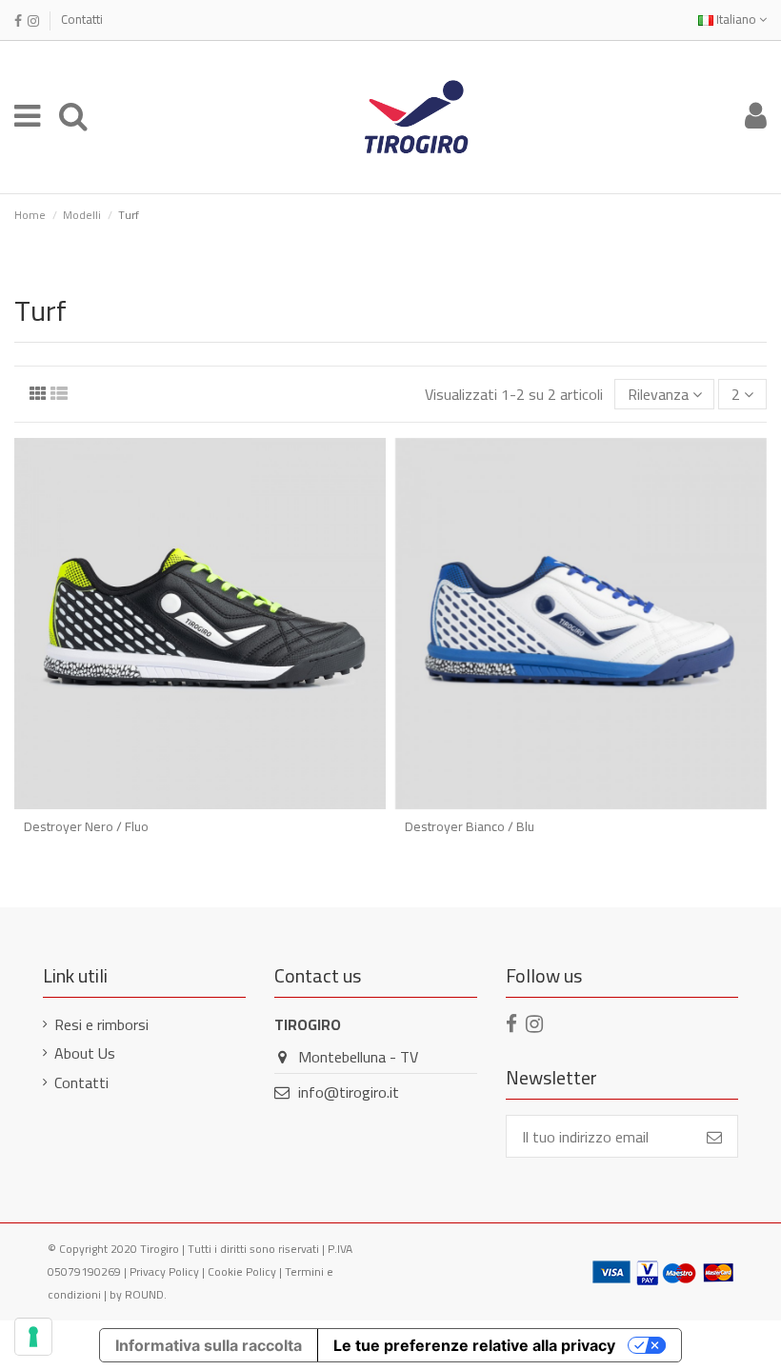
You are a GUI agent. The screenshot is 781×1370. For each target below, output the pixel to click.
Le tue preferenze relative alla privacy (474, 1345)
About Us (84, 1053)
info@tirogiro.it (348, 1092)
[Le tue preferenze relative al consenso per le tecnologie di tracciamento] (33, 1337)
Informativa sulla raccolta (208, 1345)
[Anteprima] (200, 801)
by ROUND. (138, 1294)
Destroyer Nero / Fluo (86, 826)
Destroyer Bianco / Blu (469, 826)
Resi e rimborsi (101, 1024)
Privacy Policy (164, 1271)
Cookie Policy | (246, 1271)
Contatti (82, 19)
